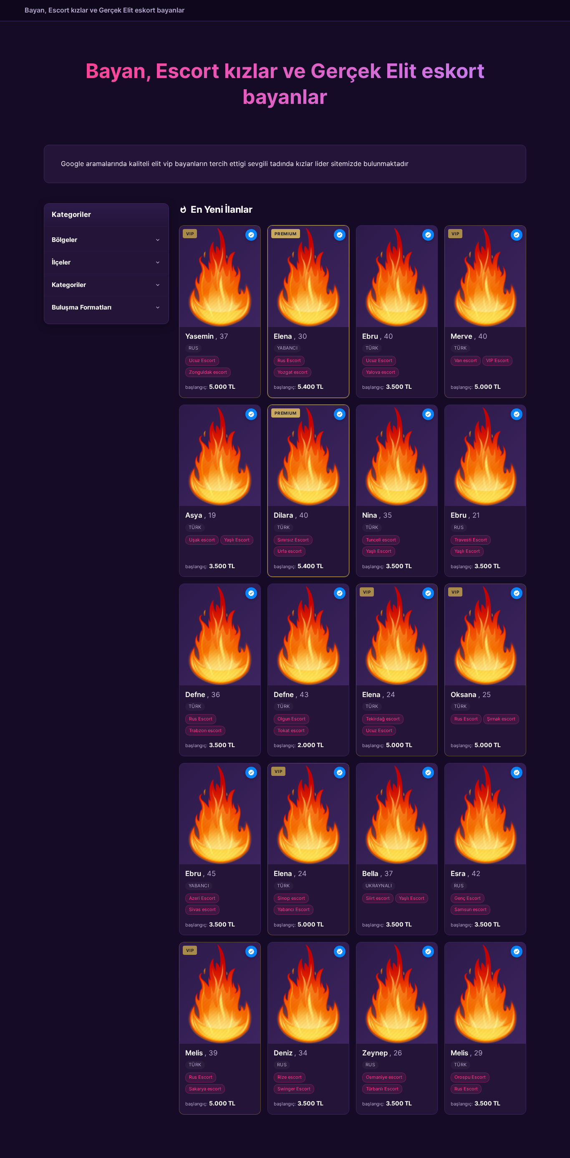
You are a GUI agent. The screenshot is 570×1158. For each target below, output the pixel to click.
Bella (377, 873)
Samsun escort (470, 909)
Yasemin (206, 336)
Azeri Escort (202, 898)
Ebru (377, 336)
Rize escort (289, 1077)
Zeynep (382, 1053)
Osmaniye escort (384, 1077)
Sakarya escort (205, 1089)
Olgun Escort (291, 719)
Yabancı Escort (293, 909)
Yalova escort (380, 372)
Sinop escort (291, 898)
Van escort (465, 360)
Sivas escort (202, 909)
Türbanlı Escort (382, 1089)
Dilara (291, 515)
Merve (469, 336)
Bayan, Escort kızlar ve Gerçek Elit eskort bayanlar (104, 10)
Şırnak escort (501, 719)
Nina (377, 515)
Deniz (291, 1053)
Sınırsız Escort (293, 540)
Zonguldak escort (208, 372)
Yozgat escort (292, 372)
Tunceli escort (381, 540)
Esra (465, 873)
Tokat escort (291, 730)
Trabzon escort (205, 730)
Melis (201, 1053)
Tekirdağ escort (383, 719)
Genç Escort (467, 898)
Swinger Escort (293, 1089)
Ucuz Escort (202, 360)
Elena (290, 336)
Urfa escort (289, 551)
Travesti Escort (470, 540)
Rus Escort (289, 360)
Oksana (471, 694)
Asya (200, 515)
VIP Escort (497, 360)
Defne (202, 694)
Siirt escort (378, 898)
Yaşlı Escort (237, 540)
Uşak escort (202, 540)
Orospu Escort (470, 1077)
